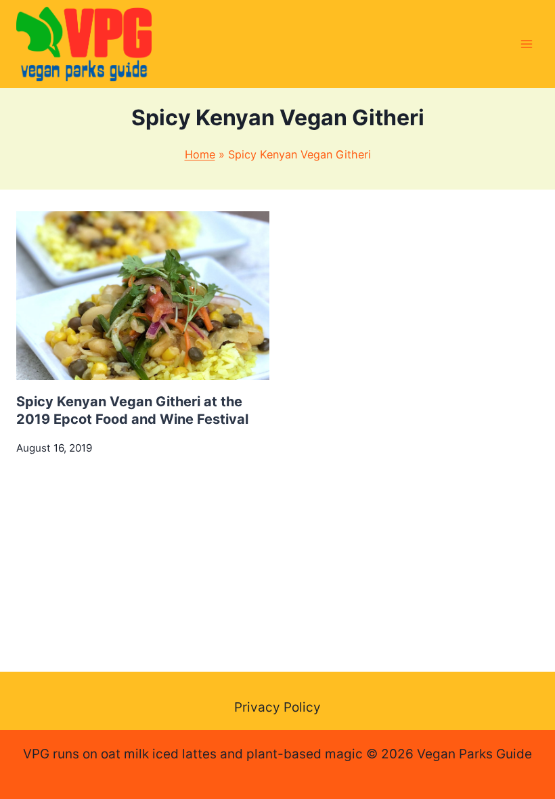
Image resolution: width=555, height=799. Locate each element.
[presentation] (142, 295)
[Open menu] (526, 43)
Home (200, 154)
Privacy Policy (277, 707)
